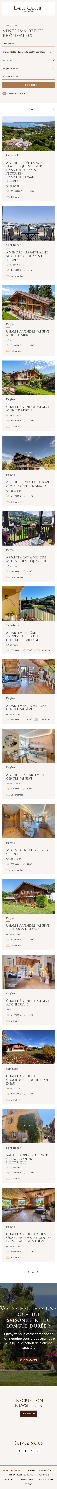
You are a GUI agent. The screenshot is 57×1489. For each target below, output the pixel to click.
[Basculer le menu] (7, 9)
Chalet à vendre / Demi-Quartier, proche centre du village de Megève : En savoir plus (28, 1225)
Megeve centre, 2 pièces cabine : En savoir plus (28, 839)
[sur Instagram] (19, 1450)
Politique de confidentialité (20, 1475)
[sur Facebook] (25, 1450)
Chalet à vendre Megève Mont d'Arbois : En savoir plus (28, 320)
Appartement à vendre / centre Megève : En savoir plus (28, 691)
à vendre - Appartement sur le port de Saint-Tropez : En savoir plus (28, 243)
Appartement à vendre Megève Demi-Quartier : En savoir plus (28, 546)
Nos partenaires (46, 1480)
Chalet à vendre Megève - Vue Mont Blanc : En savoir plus (28, 914)
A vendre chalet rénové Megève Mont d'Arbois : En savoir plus (28, 471)
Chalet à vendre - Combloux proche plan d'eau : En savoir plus (28, 1067)
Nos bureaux (9, 1480)
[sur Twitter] (31, 1450)
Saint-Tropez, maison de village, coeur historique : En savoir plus (28, 1146)
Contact (28, 1484)
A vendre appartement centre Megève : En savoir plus (28, 764)
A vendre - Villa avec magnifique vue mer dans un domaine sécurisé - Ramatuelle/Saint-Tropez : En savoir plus (28, 158)
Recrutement (27, 1480)
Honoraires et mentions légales (40, 1470)
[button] (7, 134)
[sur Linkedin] (37, 1450)
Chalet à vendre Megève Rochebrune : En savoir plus (28, 990)
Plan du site (44, 1475)
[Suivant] (42, 1272)
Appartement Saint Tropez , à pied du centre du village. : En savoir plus (28, 620)
